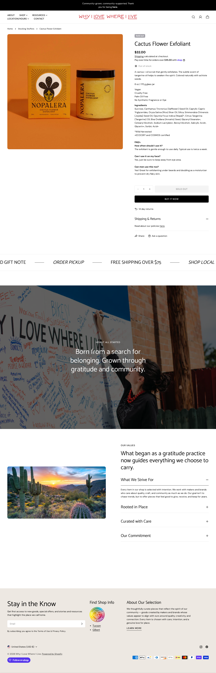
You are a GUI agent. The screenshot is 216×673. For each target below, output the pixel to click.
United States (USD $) (22, 646)
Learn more (134, 628)
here (162, 226)
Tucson (97, 626)
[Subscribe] (82, 624)
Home (10, 29)
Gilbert (96, 630)
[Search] (193, 17)
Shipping (139, 56)
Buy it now (172, 199)
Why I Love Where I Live (28, 653)
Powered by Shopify (52, 653)
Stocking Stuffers (26, 29)
